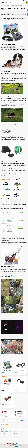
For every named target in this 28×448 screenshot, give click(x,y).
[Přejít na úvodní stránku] (4, 3)
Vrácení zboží (15, 434)
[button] (27, 2)
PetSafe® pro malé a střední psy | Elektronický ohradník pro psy (5, 404)
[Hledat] (10, 3)
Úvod (1, 5)
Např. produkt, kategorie (14, 2)
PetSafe (3, 164)
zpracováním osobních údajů (15, 422)
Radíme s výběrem (7, 5)
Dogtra (2, 175)
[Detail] (12, 374)
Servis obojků (15, 435)
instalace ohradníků (13, 276)
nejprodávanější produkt (22, 168)
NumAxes (5, 175)
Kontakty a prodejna (3, 434)
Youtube (7, 431)
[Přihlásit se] (23, 3)
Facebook (11, 431)
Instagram (15, 431)
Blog (3, 5)
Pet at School (3, 170)
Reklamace (2, 435)
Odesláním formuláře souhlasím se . (10, 422)
